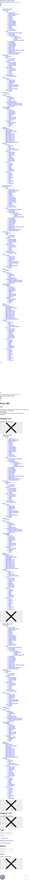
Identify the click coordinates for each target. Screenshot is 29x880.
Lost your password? (8, 840)
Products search (5, 2)
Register (8, 843)
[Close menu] (11, 427)
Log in (2, 840)
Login (10, 856)
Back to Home (3, 412)
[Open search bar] (0, 392)
